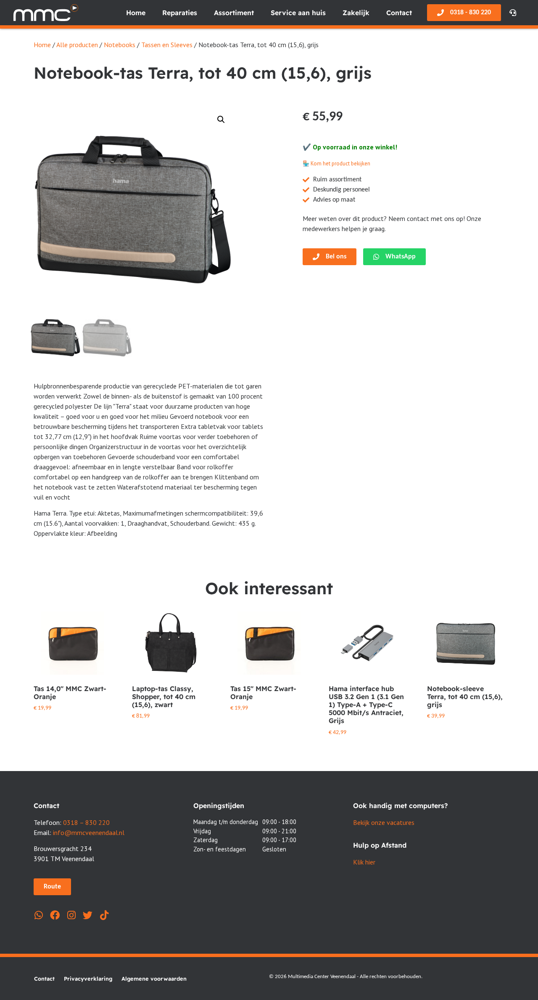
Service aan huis (298, 12)
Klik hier (364, 862)
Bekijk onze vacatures (383, 822)
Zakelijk (356, 12)
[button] (221, 119)
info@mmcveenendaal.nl (88, 832)
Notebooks (119, 44)
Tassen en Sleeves (167, 44)
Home (135, 12)
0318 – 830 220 (86, 822)
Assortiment (234, 12)
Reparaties (179, 12)
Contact (399, 12)
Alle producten (77, 44)
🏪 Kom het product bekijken (336, 163)
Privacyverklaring (88, 978)
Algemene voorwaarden (154, 978)
